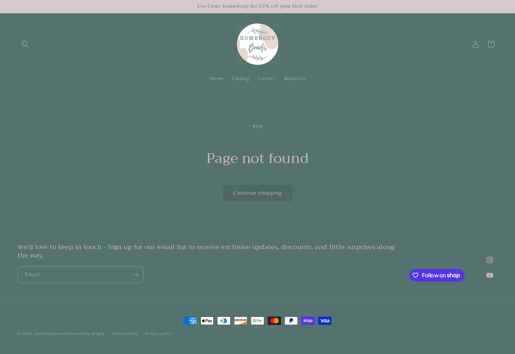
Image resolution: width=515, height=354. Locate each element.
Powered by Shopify (86, 334)
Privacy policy (158, 333)
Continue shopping (257, 193)
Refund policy (125, 333)
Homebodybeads (50, 334)
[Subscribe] (135, 275)
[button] (25, 44)
